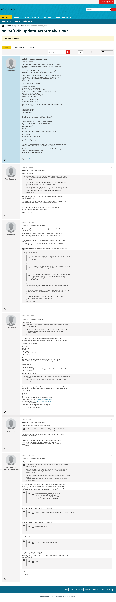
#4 (111, 315)
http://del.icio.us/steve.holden (42, 401)
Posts (6, 47)
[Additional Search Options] (110, 9)
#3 (111, 222)
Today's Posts (28, 21)
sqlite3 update (38, 159)
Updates (47, 17)
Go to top (109, 590)
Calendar (17, 21)
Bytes (66, 590)
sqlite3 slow (29, 159)
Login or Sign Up (105, 2)
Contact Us (79, 590)
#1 (111, 58)
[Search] (113, 9)
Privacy (87, 590)
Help (71, 590)
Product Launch (31, 17)
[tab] (6, 47)
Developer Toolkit (64, 17)
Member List (7, 21)
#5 (111, 419)
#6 (111, 455)
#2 (111, 167)
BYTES (16, 17)
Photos (31, 47)
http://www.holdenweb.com (43, 399)
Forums (5, 17)
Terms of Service (98, 590)
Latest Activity (19, 47)
